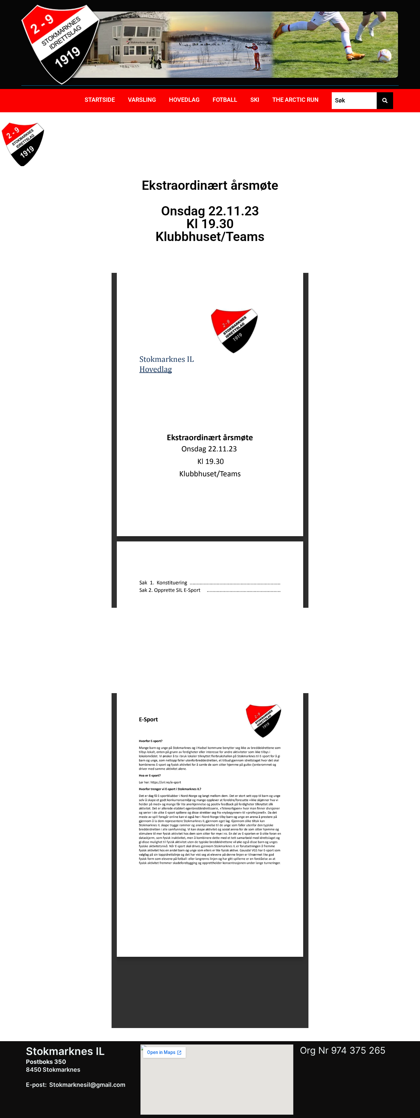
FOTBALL (225, 99)
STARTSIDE (100, 99)
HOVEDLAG (184, 99)
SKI (254, 99)
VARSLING (142, 99)
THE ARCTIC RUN (295, 99)
